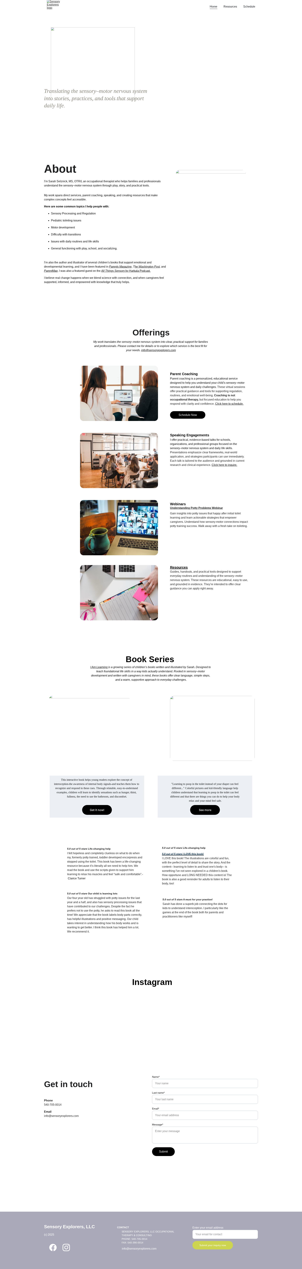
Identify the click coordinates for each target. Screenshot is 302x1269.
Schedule (249, 6)
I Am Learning (99, 667)
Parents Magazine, (120, 266)
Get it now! (97, 810)
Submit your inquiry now (212, 1245)
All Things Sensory (113, 270)
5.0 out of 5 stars (77, 848)
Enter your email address (207, 1227)
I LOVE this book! (193, 853)
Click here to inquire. (224, 464)
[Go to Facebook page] (53, 1247)
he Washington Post (147, 266)
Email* (155, 1108)
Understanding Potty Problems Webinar (196, 507)
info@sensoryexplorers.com (158, 350)
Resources (230, 6)
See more (205, 810)
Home (213, 6)
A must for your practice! (198, 899)
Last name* (158, 1092)
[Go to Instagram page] (66, 1247)
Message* (157, 1124)
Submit (163, 1151)
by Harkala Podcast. (137, 270)
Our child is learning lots (103, 893)
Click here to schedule (229, 403)
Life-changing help (99, 848)
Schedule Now (188, 414)
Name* (156, 1076)
